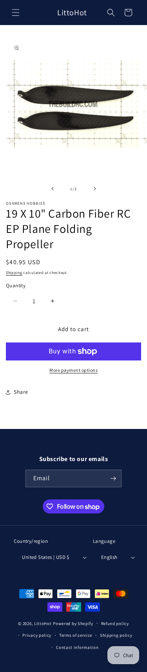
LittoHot (43, 623)
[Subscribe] (113, 478)
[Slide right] (94, 188)
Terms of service (75, 635)
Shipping (14, 272)
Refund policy (115, 623)
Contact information (77, 647)
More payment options (73, 370)
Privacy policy (36, 635)
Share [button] (21, 391)
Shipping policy (116, 635)
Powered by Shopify (73, 623)
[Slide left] (52, 188)
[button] (15, 12)
